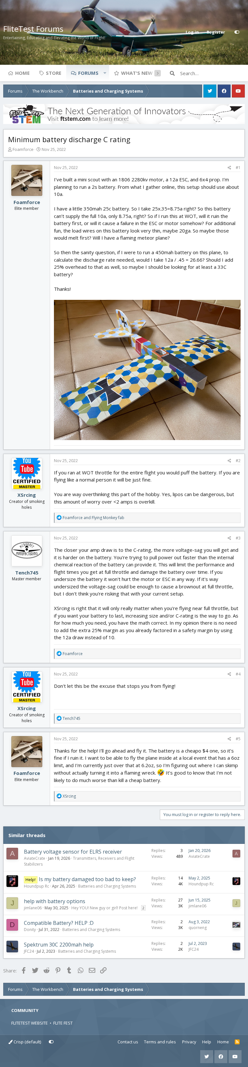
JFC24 (29, 951)
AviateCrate (34, 858)
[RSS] (237, 1042)
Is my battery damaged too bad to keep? (87, 879)
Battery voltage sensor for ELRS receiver (73, 851)
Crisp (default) (27, 1042)
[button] (104, 73)
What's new (137, 73)
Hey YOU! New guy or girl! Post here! (104, 908)
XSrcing (26, 495)
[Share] (229, 168)
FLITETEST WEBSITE (29, 1023)
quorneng (198, 927)
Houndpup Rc (36, 886)
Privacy (189, 1042)
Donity (30, 929)
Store (53, 73)
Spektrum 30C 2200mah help (59, 944)
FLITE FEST (63, 1023)
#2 (238, 460)
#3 (238, 538)
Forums (88, 73)
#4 (238, 674)
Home (22, 73)
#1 (238, 167)
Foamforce (23, 149)
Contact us (128, 1042)
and (93, 517)
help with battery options (54, 901)
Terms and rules (160, 1042)
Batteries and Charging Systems (107, 886)
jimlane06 (33, 908)
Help (206, 1042)
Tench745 (26, 572)
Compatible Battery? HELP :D (59, 922)
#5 (238, 739)
